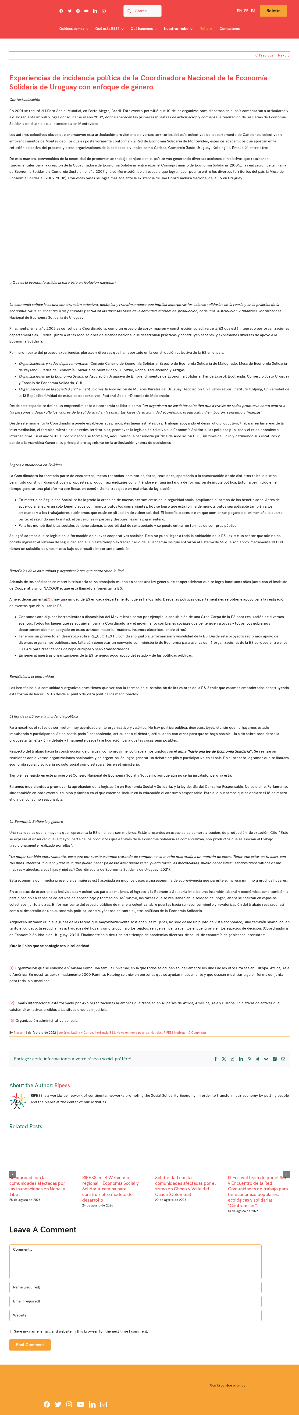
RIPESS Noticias (174, 1033)
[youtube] (86, 11)
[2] (246, 148)
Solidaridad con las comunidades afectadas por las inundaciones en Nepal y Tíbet (37, 1186)
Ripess (18, 1033)
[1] (227, 148)
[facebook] (61, 11)
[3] (49, 599)
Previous (266, 55)
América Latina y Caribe (76, 1033)
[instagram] (78, 11)
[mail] (104, 11)
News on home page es (133, 1033)
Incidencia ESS (105, 1033)
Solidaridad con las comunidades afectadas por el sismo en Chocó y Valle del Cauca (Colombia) (185, 1186)
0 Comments (197, 1033)
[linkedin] (95, 11)
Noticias (156, 1033)
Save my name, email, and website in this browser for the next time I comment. (81, 1331)
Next (282, 55)
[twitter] (70, 11)
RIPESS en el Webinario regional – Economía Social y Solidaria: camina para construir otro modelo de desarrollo (110, 1189)
